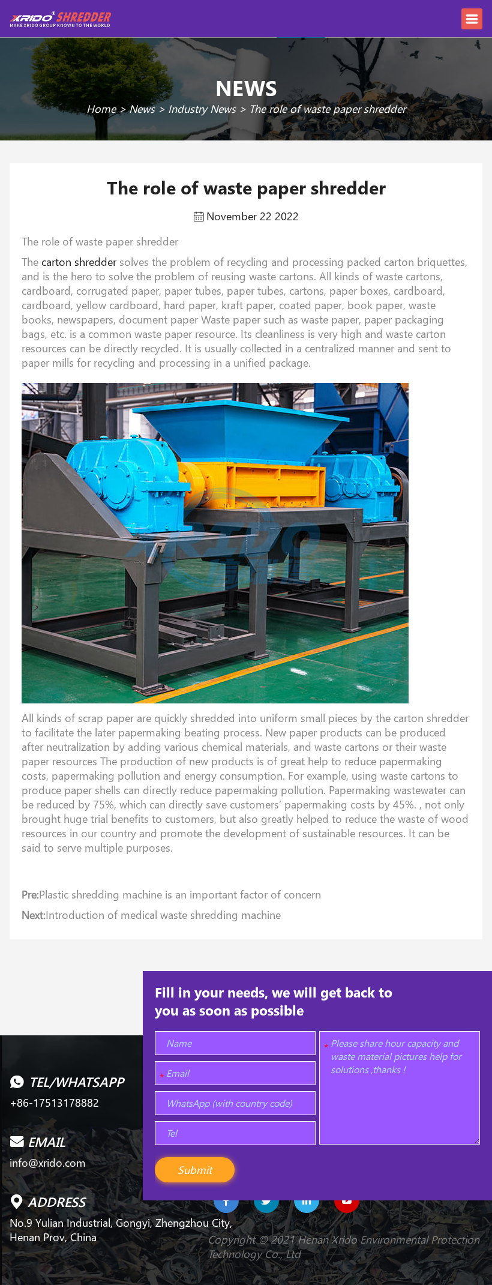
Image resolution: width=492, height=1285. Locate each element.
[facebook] (226, 1200)
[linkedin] (306, 1200)
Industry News (202, 108)
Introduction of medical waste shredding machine (163, 914)
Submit (195, 1170)
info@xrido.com (48, 1162)
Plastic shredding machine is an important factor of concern (180, 894)
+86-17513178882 (54, 1102)
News (142, 108)
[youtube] (346, 1200)
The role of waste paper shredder (327, 108)
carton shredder (78, 261)
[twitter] (266, 1200)
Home (101, 108)
